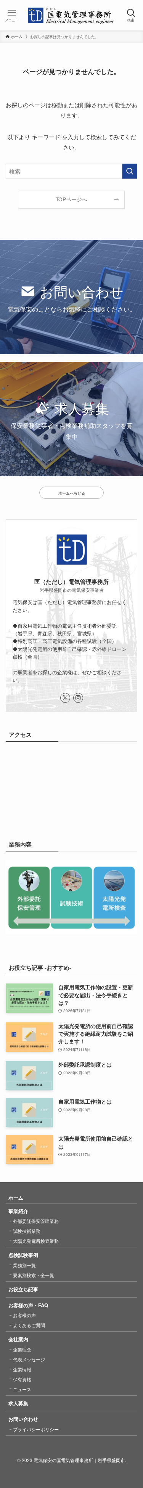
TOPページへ (71, 199)
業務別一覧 (24, 1265)
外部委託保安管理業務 (36, 1221)
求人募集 (18, 1403)
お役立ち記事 (23, 1289)
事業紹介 (18, 1211)
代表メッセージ (29, 1359)
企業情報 (22, 1369)
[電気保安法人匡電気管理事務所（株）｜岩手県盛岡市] (71, 15)
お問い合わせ (23, 1418)
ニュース (22, 1389)
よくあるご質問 (29, 1325)
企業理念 (22, 1349)
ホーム (15, 1197)
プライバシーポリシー (36, 1429)
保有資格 (22, 1379)
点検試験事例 (23, 1254)
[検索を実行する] (129, 171)
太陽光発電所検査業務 (36, 1240)
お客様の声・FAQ (28, 1305)
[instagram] (78, 698)
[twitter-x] (65, 698)
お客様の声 (24, 1315)
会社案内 (18, 1339)
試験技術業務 (26, 1231)
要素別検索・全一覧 (33, 1275)
